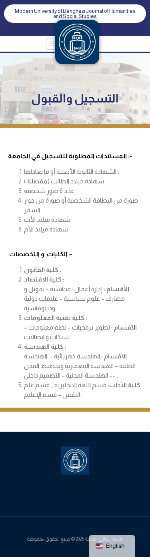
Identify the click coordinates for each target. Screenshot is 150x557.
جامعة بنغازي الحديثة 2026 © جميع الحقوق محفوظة (75, 539)
